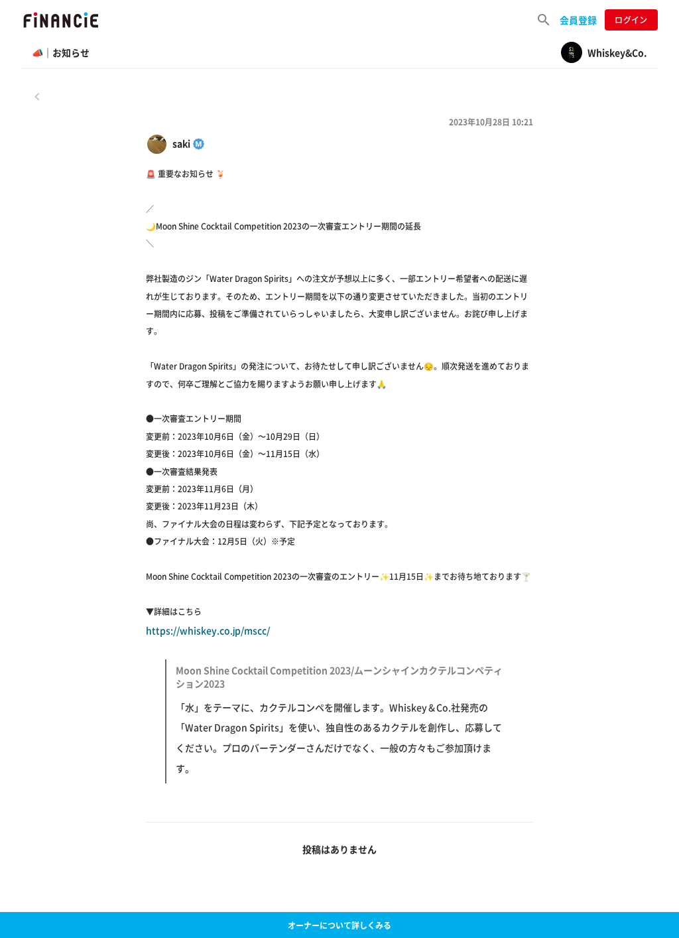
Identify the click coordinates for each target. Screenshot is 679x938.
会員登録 (578, 20)
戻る (37, 96)
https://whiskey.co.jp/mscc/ (324, 699)
